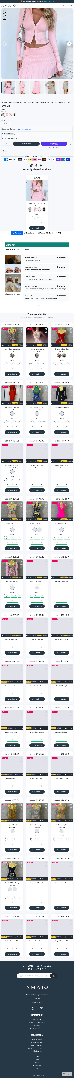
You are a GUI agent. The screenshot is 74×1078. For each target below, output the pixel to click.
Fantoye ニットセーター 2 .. (37, 203)
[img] (10, 249)
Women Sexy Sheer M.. (12, 732)
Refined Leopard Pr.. (12, 941)
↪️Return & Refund (45, 233)
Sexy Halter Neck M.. (37, 732)
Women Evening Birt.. (37, 825)
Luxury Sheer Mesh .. (62, 639)
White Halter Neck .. (37, 639)
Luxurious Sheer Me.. (62, 581)
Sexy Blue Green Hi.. (37, 407)
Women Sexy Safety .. (37, 523)
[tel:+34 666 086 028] (64, 5)
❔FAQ (58, 233)
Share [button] (5, 151)
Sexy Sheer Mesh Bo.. (12, 349)
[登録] (53, 975)
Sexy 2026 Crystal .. (12, 523)
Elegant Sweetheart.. (12, 686)
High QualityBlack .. (37, 581)
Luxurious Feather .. (12, 581)
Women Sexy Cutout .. (37, 941)
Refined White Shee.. (37, 349)
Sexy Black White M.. (62, 465)
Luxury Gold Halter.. (12, 825)
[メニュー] (72, 5)
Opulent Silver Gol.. (61, 732)
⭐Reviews (17, 233)
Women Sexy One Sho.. (12, 407)
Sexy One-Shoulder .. (37, 686)
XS (58, 363)
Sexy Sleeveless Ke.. (12, 778)
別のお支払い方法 (54, 148)
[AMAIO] (8, 5)
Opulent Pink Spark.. (37, 465)
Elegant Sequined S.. (62, 941)
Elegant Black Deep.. (62, 407)
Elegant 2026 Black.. (37, 883)
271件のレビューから (22, 249)
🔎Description (29, 233)
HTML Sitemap (37, 1002)
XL (19, 363)
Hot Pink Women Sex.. (61, 523)
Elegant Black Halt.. (61, 883)
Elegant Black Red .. (37, 778)
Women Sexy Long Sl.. (12, 639)
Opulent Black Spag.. (12, 883)
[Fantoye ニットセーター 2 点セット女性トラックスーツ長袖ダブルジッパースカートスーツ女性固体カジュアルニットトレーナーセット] (37, 190)
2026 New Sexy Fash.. (61, 825)
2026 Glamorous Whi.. (61, 778)
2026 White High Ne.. (12, 465)
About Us (37, 998)
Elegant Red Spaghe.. (62, 349)
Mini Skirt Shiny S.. (62, 686)
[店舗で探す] (68, 5)
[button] (1, 1)
